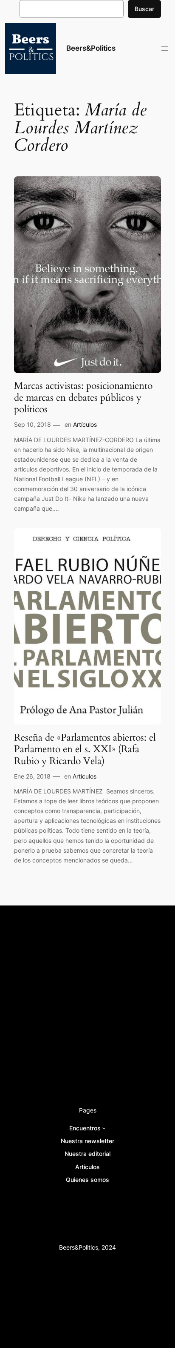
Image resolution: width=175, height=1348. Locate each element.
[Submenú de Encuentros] (104, 1128)
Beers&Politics (91, 48)
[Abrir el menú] (165, 48)
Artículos (85, 424)
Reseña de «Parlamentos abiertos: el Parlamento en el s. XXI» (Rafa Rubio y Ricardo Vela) (85, 749)
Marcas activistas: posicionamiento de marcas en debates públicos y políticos (83, 397)
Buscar (144, 8)
